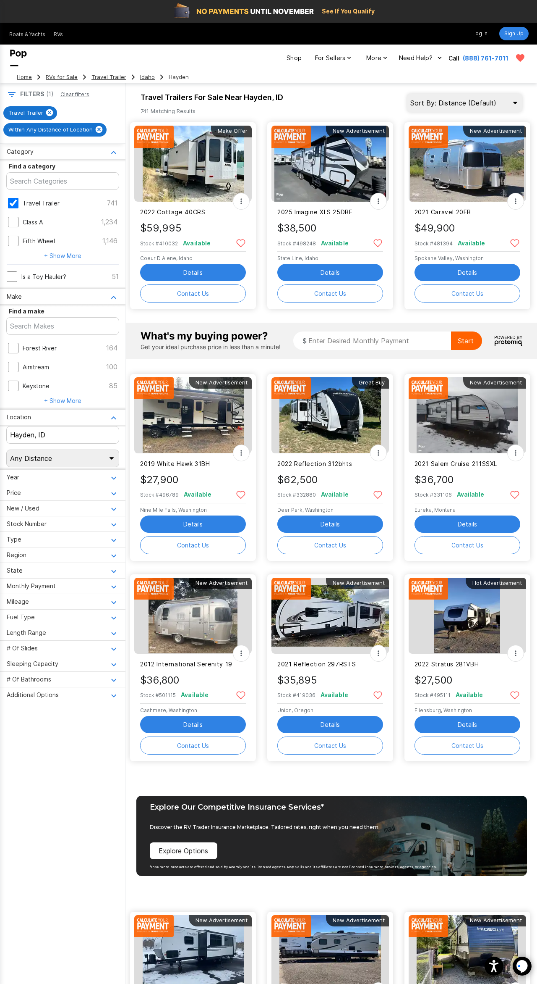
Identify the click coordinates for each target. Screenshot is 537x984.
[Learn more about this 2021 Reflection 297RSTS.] (330, 616)
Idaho (147, 77)
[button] (494, 966)
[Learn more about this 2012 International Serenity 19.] (193, 616)
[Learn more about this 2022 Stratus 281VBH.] (467, 616)
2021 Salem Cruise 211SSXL (456, 463)
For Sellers (330, 57)
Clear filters (74, 94)
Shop (294, 57)
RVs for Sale (62, 77)
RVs (58, 34)
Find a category (32, 166)
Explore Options (183, 851)
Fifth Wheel (39, 241)
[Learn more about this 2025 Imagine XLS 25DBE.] (330, 164)
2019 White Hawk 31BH (175, 463)
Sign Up (514, 33)
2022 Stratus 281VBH (446, 664)
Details (193, 272)
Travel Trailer (108, 77)
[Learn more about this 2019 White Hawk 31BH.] (193, 415)
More (373, 57)
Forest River (40, 348)
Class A (33, 222)
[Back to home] (18, 58)
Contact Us (193, 293)
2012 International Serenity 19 (186, 664)
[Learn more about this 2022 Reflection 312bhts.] (330, 415)
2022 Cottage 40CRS (172, 212)
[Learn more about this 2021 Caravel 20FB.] (467, 164)
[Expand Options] (241, 201)
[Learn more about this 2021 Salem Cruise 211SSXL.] (467, 415)
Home (24, 77)
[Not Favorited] (240, 242)
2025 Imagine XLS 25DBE (315, 212)
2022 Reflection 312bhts (314, 463)
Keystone (36, 385)
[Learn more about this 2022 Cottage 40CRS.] (193, 164)
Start (466, 341)
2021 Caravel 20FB (443, 212)
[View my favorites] (520, 58)
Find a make (26, 311)
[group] (30, 113)
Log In (479, 33)
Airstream (36, 367)
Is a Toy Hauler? (43, 276)
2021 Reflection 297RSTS (316, 664)
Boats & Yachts (27, 34)
